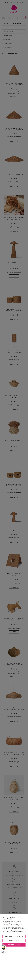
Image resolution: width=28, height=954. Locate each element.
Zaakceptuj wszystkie (14, 944)
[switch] (3, 952)
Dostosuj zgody (14, 940)
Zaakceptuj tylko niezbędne (14, 936)
